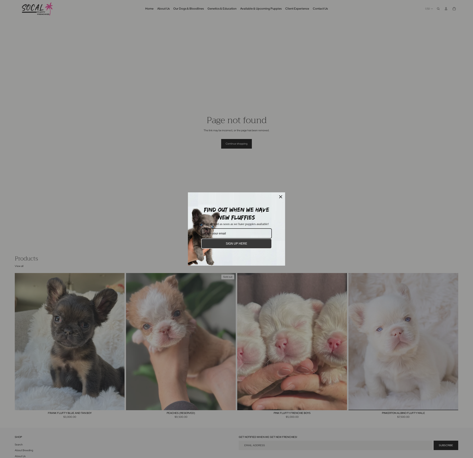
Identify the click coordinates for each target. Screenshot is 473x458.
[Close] (280, 196)
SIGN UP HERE (236, 243)
